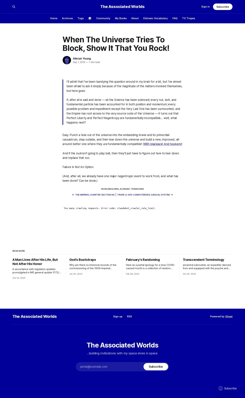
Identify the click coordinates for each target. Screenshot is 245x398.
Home (53, 18)
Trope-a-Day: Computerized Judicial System (143, 194)
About (135, 18)
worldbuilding (110, 189)
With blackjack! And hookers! (162, 144)
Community (103, 18)
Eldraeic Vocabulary (155, 18)
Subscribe (222, 6)
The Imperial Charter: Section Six (95, 194)
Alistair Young (82, 58)
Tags (81, 18)
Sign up (117, 316)
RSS (129, 316)
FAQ (175, 18)
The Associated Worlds (122, 7)
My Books (121, 18)
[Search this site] (14, 6)
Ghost (228, 316)
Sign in (205, 6)
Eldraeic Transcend (132, 189)
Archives (67, 18)
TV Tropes (188, 18)
